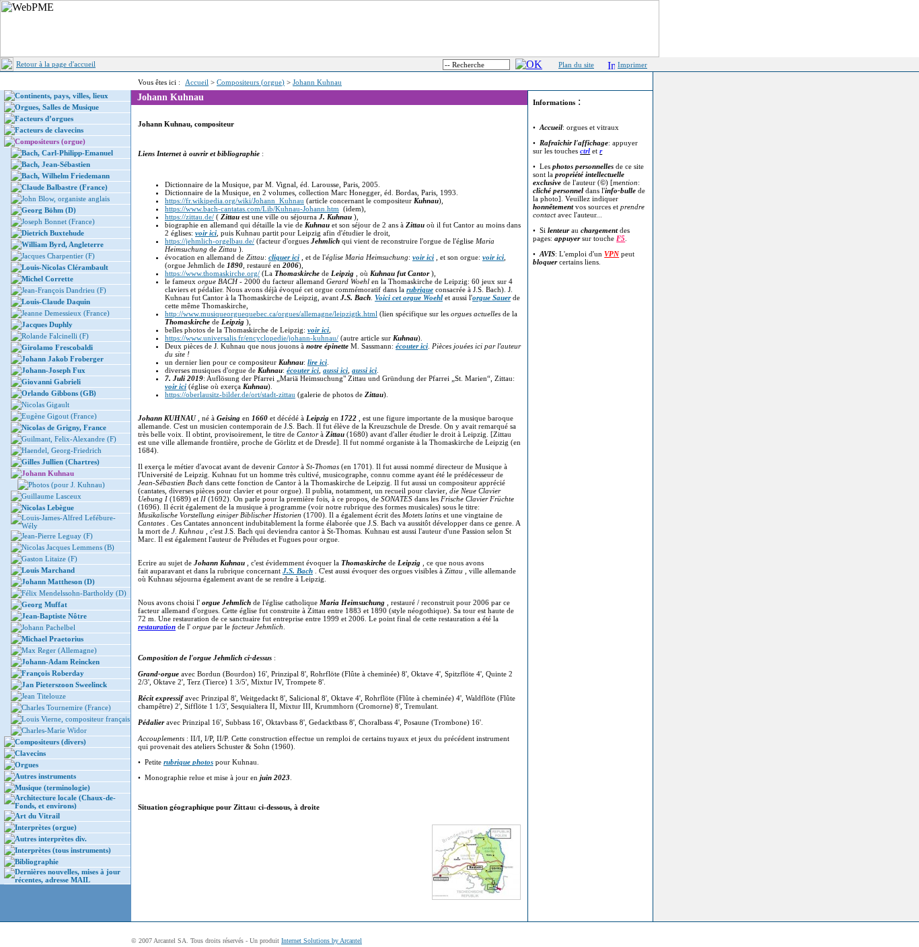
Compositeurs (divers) (50, 742)
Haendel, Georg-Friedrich (62, 450)
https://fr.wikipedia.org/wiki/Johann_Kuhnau (234, 201)
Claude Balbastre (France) (65, 187)
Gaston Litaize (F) (49, 559)
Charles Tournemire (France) (66, 707)
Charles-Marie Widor (54, 730)
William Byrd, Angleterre (63, 244)
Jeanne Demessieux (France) (66, 313)
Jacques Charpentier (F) (58, 256)
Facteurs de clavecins (49, 130)
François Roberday (53, 673)
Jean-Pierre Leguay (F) (57, 536)
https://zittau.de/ (189, 217)
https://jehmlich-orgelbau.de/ (209, 241)
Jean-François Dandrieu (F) (64, 290)
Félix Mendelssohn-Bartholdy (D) (74, 593)
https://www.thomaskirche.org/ (212, 273)
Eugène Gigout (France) (59, 416)
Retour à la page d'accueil (56, 64)
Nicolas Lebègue (48, 507)
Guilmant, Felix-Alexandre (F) (69, 439)
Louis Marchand (48, 570)
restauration (157, 627)
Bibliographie (37, 861)
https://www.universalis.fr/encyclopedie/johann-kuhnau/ (251, 338)
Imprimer (632, 65)
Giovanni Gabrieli (51, 382)
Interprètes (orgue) (46, 827)
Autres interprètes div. (51, 839)
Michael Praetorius (52, 639)
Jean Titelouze (44, 696)
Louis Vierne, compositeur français (76, 719)
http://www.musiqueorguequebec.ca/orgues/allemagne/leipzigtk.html (271, 314)
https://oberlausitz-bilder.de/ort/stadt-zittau (230, 394)
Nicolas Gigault (45, 404)
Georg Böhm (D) (49, 210)
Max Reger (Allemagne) (59, 650)
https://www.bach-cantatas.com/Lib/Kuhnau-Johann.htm (252, 209)
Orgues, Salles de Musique (57, 107)
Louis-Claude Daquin (56, 301)
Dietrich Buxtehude (53, 233)
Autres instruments (45, 776)
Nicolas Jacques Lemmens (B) (68, 547)
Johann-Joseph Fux (53, 370)
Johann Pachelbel (48, 627)
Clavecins (30, 753)
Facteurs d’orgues (44, 118)
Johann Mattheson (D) (58, 581)
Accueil (197, 82)
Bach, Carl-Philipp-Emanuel (67, 153)
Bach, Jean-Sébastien (56, 164)
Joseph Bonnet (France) (58, 221)
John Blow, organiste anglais (66, 199)
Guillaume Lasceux (51, 496)
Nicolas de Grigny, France (64, 427)
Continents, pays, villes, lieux (61, 96)
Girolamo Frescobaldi (57, 347)
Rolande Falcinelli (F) (55, 336)
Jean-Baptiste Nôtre (54, 616)
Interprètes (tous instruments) (63, 850)
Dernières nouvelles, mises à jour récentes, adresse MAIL (67, 876)
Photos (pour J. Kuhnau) (66, 485)
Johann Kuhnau (317, 82)
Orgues (26, 765)
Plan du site (576, 65)
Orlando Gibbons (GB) (59, 393)
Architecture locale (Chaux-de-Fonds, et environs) (65, 802)
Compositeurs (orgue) (251, 82)
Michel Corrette (47, 279)
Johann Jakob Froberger (63, 359)
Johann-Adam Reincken (61, 662)
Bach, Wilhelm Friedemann (66, 176)
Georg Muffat (44, 604)
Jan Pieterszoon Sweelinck (64, 684)
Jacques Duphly (47, 324)
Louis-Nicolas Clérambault (65, 267)
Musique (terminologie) (52, 787)
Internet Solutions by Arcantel (321, 940)
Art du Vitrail (37, 816)
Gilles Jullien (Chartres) (61, 462)
